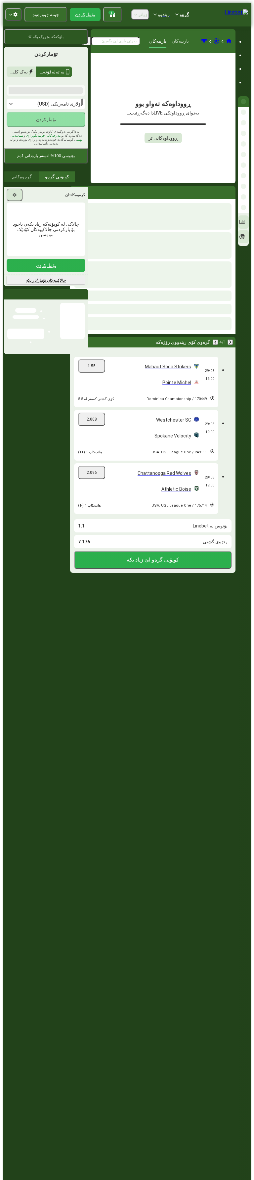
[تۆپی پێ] (216, 41)
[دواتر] (213, 191)
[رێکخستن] (14, 284)
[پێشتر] (230, 191)
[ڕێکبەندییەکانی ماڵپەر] (13, 14)
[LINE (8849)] (229, 41)
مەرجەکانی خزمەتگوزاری (43, 225)
